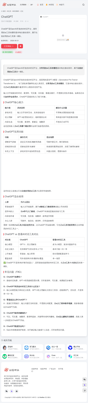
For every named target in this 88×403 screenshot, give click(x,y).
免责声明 (43, 369)
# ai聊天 (18, 52)
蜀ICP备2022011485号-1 (29, 397)
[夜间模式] (84, 390)
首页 (4, 11)
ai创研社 (18, 397)
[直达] (19, 346)
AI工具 (9, 11)
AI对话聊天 (15, 11)
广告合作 (52, 369)
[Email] (17, 391)
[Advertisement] (44, 171)
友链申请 (34, 369)
